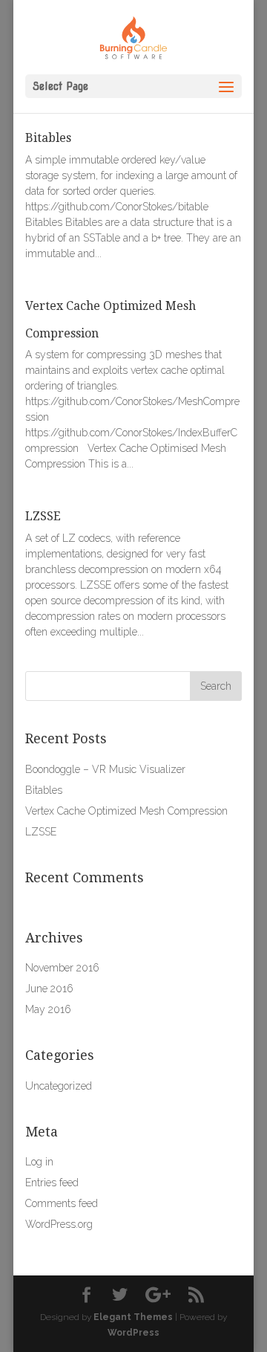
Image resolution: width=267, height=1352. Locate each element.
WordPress (133, 1332)
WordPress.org (59, 1224)
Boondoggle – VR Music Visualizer (105, 769)
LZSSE (43, 516)
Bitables (48, 138)
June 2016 (49, 988)
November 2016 (62, 968)
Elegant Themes (133, 1317)
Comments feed (61, 1203)
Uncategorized (58, 1086)
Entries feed (52, 1182)
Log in (39, 1162)
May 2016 (48, 1009)
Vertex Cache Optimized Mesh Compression (126, 811)
